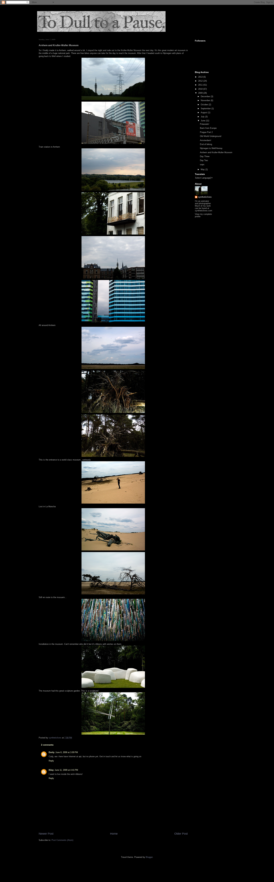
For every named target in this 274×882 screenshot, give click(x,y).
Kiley (51, 770)
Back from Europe (208, 128)
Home (114, 833)
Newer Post (46, 833)
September (206, 108)
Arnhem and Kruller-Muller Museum (216, 152)
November (206, 100)
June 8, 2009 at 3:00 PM (66, 752)
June (203, 120)
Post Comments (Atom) (62, 840)
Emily (51, 752)
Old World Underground (210, 136)
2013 (200, 77)
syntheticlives (205, 197)
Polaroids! (204, 124)
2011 (200, 85)
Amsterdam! (205, 140)
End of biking (206, 144)
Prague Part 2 (206, 132)
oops (202, 164)
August (204, 112)
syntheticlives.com (203, 210)
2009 (200, 93)
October (205, 104)
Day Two (204, 160)
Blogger (149, 857)
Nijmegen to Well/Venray (211, 148)
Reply (51, 761)
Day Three (204, 156)
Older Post (181, 833)
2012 (200, 81)
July (203, 116)
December (206, 96)
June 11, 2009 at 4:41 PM (66, 770)
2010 (200, 89)
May (203, 169)
